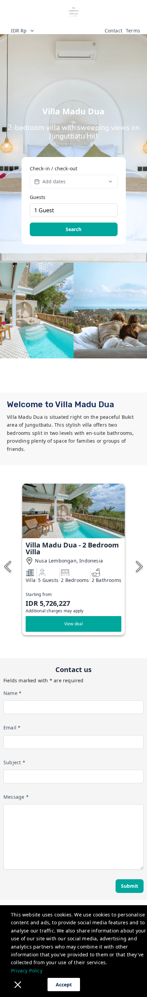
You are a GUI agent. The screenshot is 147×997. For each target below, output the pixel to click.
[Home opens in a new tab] (73, 12)
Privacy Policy (26, 970)
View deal (73, 624)
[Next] (139, 566)
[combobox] (54, 31)
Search (73, 229)
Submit (129, 886)
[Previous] (7, 566)
